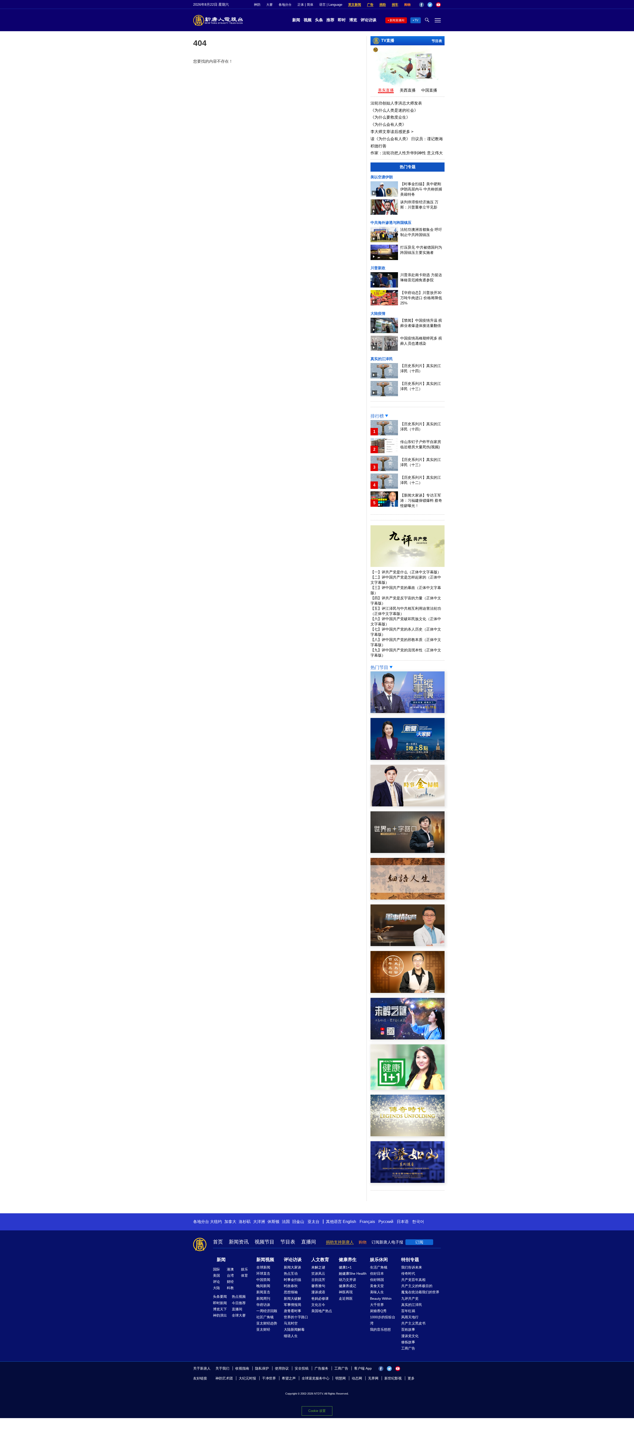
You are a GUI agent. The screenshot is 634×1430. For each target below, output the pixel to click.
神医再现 (346, 1292)
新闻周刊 (263, 1298)
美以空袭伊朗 (381, 177)
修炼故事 (408, 1342)
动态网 (357, 1378)
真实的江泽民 (381, 359)
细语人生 (291, 1336)
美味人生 (377, 1292)
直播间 (308, 1242)
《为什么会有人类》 (388, 124)
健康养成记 (347, 1286)
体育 (244, 1275)
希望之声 (289, 1378)
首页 (218, 1242)
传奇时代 (408, 1273)
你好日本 (377, 1273)
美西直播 (408, 90)
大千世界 (377, 1305)
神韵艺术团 (224, 1378)
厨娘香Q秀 (378, 1311)
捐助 (382, 4)
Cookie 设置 (317, 1411)
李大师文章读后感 (391, 132)
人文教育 (320, 1259)
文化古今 (318, 1305)
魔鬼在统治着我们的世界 (420, 1292)
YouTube (438, 4)
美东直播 (386, 90)
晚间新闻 (263, 1286)
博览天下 (220, 1309)
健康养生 (348, 1259)
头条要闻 (220, 1296)
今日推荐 (239, 1303)
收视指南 (242, 1368)
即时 (342, 20)
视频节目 (264, 1242)
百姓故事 (408, 1329)
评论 (216, 1282)
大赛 (269, 4)
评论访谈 (368, 20)
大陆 (216, 1288)
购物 (407, 4)
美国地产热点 (321, 1311)
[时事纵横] (407, 712)
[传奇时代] (407, 1135)
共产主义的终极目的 (416, 1286)
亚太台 (313, 1221)
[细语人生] (407, 898)
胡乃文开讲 (347, 1280)
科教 (230, 1288)
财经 (230, 1282)
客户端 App (363, 1368)
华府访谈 (263, 1305)
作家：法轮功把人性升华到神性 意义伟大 (406, 153)
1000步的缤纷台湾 (382, 1320)
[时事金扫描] (407, 805)
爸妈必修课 (320, 1298)
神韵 (257, 4)
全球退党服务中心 (315, 1378)
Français (367, 1221)
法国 (286, 1221)
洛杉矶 (245, 1221)
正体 (300, 4)
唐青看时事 (292, 1311)
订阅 (419, 1242)
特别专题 (410, 1259)
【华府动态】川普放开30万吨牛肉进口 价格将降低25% (421, 298)
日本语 (403, 1221)
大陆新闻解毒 (294, 1329)
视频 (308, 20)
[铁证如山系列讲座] (407, 1181)
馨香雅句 (318, 1286)
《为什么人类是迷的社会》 (394, 110)
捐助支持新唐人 (340, 1242)
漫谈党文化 (410, 1336)
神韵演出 (220, 1315)
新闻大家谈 (292, 1267)
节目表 (437, 41)
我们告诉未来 (411, 1267)
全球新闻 (263, 1267)
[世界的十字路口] (407, 851)
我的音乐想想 (380, 1329)
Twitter (429, 4)
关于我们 (222, 1368)
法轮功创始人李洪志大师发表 (396, 103)
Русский (385, 1221)
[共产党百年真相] (407, 991)
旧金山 (298, 1221)
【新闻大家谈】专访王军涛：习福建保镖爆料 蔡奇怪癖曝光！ (421, 500)
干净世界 (269, 1378)
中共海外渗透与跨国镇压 (390, 222)
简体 (310, 4)
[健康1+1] (407, 1088)
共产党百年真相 (413, 1280)
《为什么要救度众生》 (390, 117)
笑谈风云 (318, 1273)
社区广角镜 (265, 1317)
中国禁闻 (263, 1280)
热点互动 (291, 1273)
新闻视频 (265, 1259)
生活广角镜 (378, 1267)
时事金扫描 (292, 1280)
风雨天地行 (410, 1317)
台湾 (230, 1275)
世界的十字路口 (296, 1317)
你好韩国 (377, 1280)
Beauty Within (381, 1298)
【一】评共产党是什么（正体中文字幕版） (405, 572)
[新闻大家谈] (407, 758)
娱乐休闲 (379, 1259)
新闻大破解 (292, 1298)
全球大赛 (239, 1315)
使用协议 (282, 1368)
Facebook (421, 4)
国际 (216, 1269)
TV (416, 20)
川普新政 (377, 268)
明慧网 (340, 1378)
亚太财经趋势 (266, 1323)
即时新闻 (220, 1303)
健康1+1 (345, 1267)
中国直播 (429, 90)
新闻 (296, 20)
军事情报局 (292, 1305)
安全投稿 (302, 1368)
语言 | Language (330, 4)
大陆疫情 (377, 313)
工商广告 (408, 1348)
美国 (216, 1275)
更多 (411, 1378)
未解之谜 (318, 1267)
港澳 (230, 1269)
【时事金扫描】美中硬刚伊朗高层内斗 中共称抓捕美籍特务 (421, 189)
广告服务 (321, 1368)
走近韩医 (346, 1298)
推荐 (330, 20)
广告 (370, 4)
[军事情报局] (407, 945)
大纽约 (216, 1221)
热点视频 (239, 1296)
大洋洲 (259, 1221)
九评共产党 (410, 1298)
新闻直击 (263, 1292)
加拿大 (230, 1221)
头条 (319, 20)
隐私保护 (262, 1368)
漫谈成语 (318, 1292)
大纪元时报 (247, 1378)
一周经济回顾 (266, 1311)
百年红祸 (408, 1311)
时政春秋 (291, 1286)
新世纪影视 (393, 1378)
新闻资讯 (239, 1242)
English (349, 1221)
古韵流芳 (318, 1280)
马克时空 (291, 1323)
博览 (353, 20)
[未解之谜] (407, 1038)
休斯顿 (273, 1221)
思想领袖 (291, 1292)
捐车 (395, 4)
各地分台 (285, 4)
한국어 (418, 1221)
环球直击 (263, 1273)
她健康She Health (353, 1273)
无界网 (373, 1378)
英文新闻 (354, 4)
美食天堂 (377, 1286)
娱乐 (244, 1269)
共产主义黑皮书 (413, 1323)
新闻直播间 (397, 20)
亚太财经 (263, 1329)
